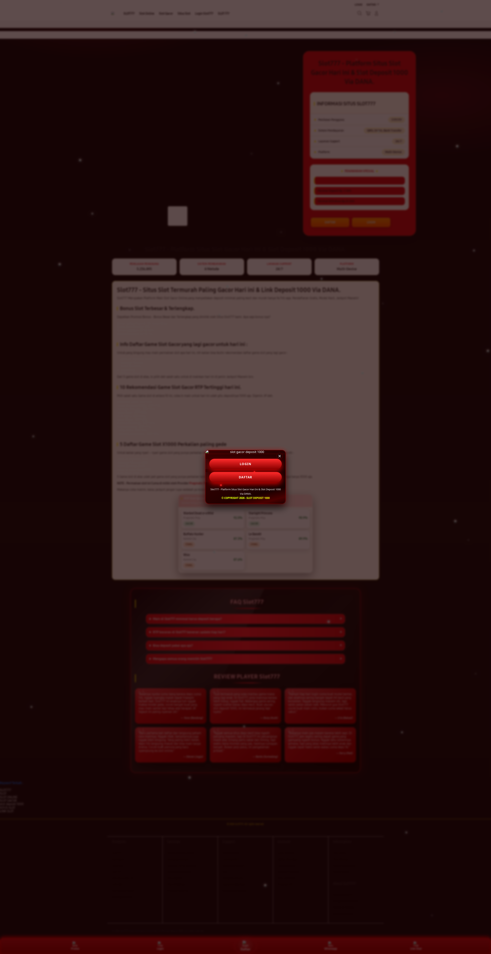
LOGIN (245, 464)
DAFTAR (245, 477)
